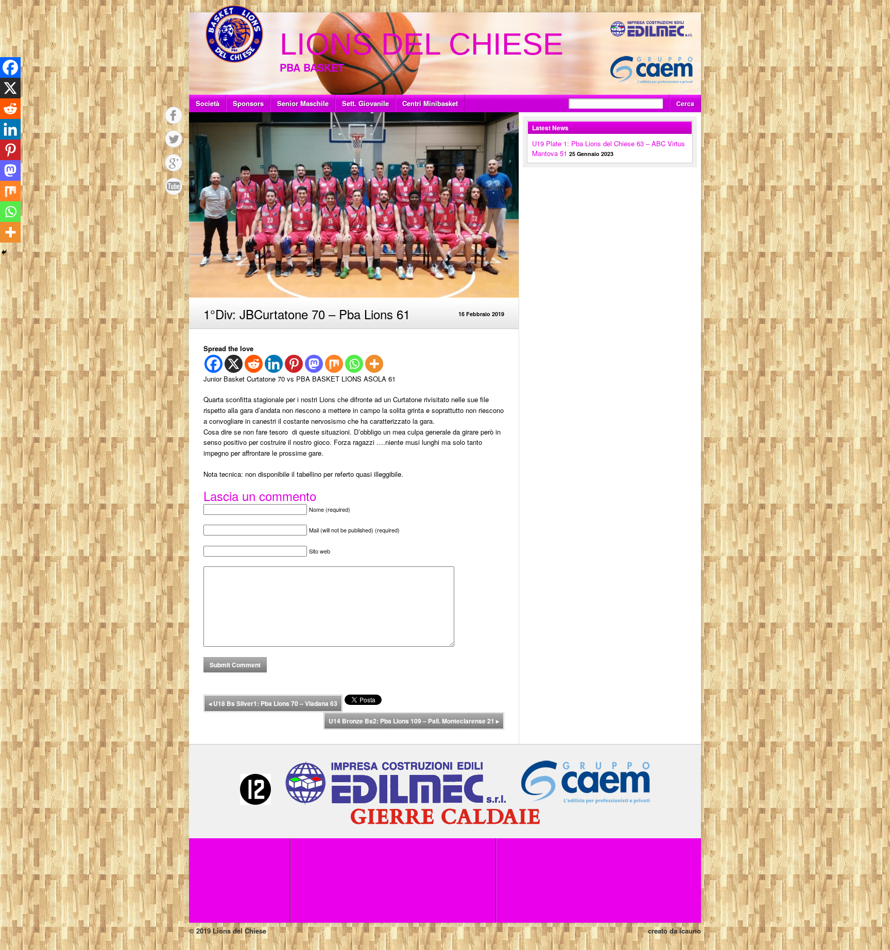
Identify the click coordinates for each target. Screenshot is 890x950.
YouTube (173, 186)
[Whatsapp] (354, 364)
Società (207, 103)
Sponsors (248, 103)
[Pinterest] (294, 364)
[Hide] (4, 252)
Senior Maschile (303, 103)
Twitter (173, 139)
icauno (690, 931)
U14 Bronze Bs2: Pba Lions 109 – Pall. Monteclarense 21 (414, 721)
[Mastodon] (314, 364)
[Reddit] (254, 364)
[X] (234, 364)
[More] (374, 364)
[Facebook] (213, 364)
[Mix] (334, 364)
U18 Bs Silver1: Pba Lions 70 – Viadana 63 (273, 703)
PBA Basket (312, 67)
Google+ (173, 162)
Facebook (173, 115)
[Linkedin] (274, 364)
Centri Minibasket (430, 103)
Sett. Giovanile (365, 103)
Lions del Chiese (421, 44)
